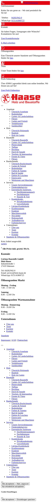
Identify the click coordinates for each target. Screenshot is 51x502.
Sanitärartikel (17, 126)
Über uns (15, 227)
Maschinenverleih (19, 213)
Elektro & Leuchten (20, 175)
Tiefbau (15, 147)
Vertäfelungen (17, 123)
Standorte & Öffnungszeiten (17, 237)
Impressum (6, 340)
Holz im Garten (18, 135)
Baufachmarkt (12, 401)
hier (11, 58)
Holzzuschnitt (17, 218)
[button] (2, 105)
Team (14, 230)
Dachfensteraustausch (26, 192)
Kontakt (15, 234)
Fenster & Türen (18, 156)
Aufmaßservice (18, 220)
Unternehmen (12, 465)
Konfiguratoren (18, 208)
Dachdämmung (23, 194)
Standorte (5, 336)
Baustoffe (10, 377)
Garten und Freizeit (19, 121)
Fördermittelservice (19, 187)
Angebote (10, 349)
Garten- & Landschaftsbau (22, 116)
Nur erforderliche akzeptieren (13, 487)
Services (9, 422)
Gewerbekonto (23, 204)
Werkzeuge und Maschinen (23, 180)
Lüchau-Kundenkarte (20, 206)
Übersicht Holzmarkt (20, 130)
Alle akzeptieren (8, 484)
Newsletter (16, 216)
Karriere (15, 232)
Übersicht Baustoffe (20, 140)
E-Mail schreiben (8, 43)
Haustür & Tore (23, 197)
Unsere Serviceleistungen (22, 185)
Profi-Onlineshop (30, 3)
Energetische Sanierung (22, 190)
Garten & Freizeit (19, 166)
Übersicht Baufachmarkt (22, 164)
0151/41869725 (17, 20)
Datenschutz (22, 340)
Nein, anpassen (23, 484)
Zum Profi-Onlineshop (10, 90)
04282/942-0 (16, 18)
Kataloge (15, 211)
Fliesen (14, 119)
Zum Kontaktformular (10, 38)
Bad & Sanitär (17, 173)
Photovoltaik (17, 145)
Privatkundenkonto (24, 201)
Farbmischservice (19, 223)
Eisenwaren (16, 178)
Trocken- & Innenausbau (22, 154)
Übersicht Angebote (20, 112)
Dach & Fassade (18, 152)
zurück (4, 244)
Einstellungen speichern (26, 500)
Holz (8, 368)
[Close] (2, 345)
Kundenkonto (17, 199)
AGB (13, 340)
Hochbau (15, 149)
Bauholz (15, 133)
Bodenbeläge (17, 114)
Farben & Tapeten (19, 171)
